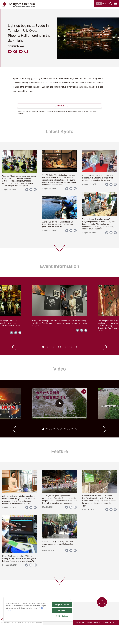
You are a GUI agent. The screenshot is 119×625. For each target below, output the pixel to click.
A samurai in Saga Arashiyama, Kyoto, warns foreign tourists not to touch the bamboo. (58, 544)
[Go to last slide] (14, 346)
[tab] (43, 347)
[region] (38, 609)
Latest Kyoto (59, 131)
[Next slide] (105, 346)
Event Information (59, 266)
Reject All (61, 610)
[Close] (70, 600)
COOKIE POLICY (109, 622)
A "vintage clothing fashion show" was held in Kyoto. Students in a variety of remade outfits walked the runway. (98, 177)
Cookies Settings (62, 616)
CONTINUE (59, 106)
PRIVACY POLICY (94, 622)
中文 (104, 3)
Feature (59, 451)
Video (59, 369)
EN (99, 3)
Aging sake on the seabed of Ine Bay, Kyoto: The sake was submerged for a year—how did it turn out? (57, 224)
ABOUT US (80, 622)
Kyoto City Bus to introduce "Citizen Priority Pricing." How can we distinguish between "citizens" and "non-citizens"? (19, 558)
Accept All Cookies (62, 605)
